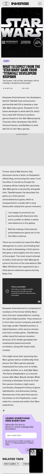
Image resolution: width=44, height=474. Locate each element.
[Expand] (32, 450)
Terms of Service (19, 443)
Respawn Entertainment (2, 33)
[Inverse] (20, 3)
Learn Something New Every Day (17, 419)
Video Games (10, 464)
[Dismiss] (40, 450)
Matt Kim (10, 88)
